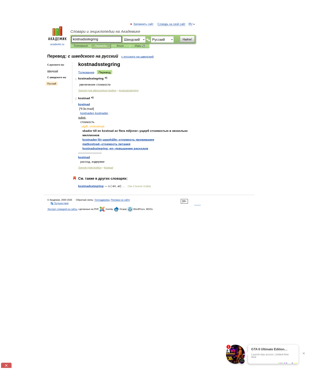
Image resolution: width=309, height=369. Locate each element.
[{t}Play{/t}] (106, 77)
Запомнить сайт (143, 24)
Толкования (81, 45)
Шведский (52, 71)
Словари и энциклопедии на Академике (105, 31)
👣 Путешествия (59, 203)
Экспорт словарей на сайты (62, 209)
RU (190, 24)
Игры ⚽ (140, 45)
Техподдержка (102, 200)
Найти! (187, 39)
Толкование (86, 72)
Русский (51, 83)
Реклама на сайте (120, 200)
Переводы (101, 45)
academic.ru (57, 44)
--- (115, 148)
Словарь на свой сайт (171, 24)
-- (118, 139)
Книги (120, 45)
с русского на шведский (137, 56)
